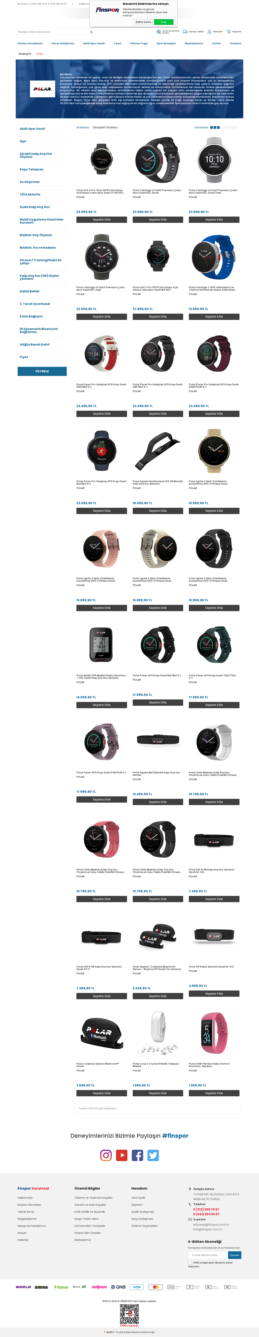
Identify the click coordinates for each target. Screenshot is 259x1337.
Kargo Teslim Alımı (87, 1219)
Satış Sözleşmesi (142, 1219)
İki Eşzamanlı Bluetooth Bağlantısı (39, 331)
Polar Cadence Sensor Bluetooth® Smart (97, 1064)
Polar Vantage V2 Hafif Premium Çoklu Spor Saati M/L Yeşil (100, 288)
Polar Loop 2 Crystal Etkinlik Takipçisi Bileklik (156, 1064)
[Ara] (91, 32)
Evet (164, 22)
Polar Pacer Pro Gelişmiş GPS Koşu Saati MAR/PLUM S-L (214, 385)
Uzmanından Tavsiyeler (90, 1226)
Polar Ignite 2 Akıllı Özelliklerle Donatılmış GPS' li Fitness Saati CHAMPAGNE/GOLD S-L (152, 579)
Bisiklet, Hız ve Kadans (38, 247)
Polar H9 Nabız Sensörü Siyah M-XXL (211, 966)
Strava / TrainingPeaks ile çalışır (40, 262)
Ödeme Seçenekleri (144, 1226)
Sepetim (137, 1205)
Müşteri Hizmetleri (29, 1205)
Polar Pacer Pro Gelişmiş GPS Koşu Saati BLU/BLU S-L (101, 482)
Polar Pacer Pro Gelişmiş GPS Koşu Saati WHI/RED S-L (101, 385)
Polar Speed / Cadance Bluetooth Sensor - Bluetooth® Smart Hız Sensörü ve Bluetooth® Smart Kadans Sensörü (157, 967)
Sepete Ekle (102, 219)
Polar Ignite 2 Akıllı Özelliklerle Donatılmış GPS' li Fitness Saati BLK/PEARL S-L (208, 579)
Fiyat (24, 357)
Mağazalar (84, 3)
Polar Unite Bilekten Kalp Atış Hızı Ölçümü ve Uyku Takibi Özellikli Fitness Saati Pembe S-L (100, 870)
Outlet (216, 43)
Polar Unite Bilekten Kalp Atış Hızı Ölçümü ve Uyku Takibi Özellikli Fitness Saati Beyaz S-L (212, 773)
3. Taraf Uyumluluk (35, 303)
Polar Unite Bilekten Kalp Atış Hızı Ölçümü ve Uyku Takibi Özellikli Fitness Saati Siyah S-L (156, 870)
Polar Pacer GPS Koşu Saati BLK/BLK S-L (157, 675)
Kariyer (22, 1233)
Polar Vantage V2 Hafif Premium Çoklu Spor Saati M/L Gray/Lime (213, 191)
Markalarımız (194, 43)
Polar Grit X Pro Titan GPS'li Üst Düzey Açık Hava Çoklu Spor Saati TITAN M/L (100, 191)
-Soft (108, 1332)
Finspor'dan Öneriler (88, 1233)
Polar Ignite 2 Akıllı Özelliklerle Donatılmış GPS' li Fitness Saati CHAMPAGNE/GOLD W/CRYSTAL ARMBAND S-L (209, 482)
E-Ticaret (118, 1332)
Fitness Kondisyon (30, 43)
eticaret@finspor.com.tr (211, 1224)
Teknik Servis (26, 1212)
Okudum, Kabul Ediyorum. (210, 1264)
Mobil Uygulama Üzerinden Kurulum (42, 221)
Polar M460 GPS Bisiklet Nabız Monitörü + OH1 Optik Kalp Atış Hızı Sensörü (101, 676)
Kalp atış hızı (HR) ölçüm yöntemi (39, 277)
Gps (23, 141)
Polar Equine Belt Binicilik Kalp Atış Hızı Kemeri (156, 773)
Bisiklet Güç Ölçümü (36, 235)
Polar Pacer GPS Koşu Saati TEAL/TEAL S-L (212, 676)
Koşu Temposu (31, 169)
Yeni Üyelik (138, 1198)
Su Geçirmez (30, 182)
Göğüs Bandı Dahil (34, 344)
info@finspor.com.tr (208, 1229)
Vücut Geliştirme (62, 43)
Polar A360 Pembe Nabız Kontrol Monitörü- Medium (209, 1064)
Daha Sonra (143, 22)
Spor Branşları (166, 43)
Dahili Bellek (29, 291)
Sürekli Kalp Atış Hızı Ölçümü (36, 155)
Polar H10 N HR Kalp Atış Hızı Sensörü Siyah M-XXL (211, 870)
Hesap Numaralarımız (32, 1226)
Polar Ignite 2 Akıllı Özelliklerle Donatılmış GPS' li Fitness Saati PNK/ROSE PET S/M (95, 579)
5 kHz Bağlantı (31, 316)
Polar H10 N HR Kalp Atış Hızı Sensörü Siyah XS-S (99, 967)
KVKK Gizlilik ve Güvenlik (90, 1212)
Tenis (117, 43)
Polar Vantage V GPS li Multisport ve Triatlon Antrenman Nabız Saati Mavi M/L (212, 288)
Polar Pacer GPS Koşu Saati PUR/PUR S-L (101, 772)
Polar (80, 197)
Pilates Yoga (139, 43)
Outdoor (235, 43)
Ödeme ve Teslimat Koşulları (93, 1198)
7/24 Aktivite (30, 194)
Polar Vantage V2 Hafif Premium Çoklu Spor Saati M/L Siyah (157, 191)
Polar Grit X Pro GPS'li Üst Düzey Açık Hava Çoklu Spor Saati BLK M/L (155, 288)
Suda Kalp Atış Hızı (35, 207)
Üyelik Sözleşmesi (142, 1212)
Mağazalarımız (27, 1219)
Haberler (23, 1240)
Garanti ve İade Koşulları (90, 1205)
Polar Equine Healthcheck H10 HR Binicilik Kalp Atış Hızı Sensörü (158, 482)
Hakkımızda (25, 1198)
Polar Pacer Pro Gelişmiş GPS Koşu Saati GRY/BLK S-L (158, 385)
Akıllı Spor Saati (94, 43)
